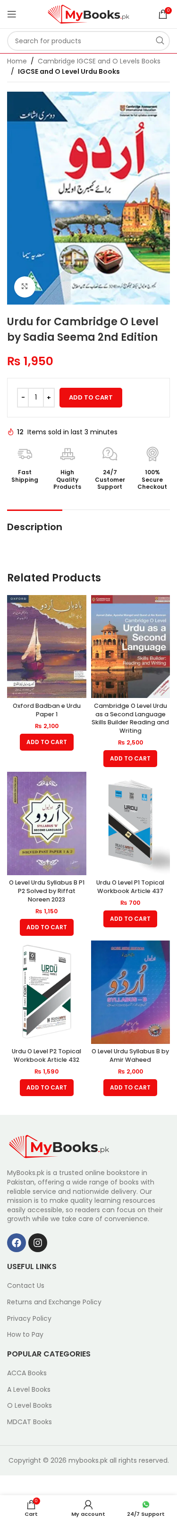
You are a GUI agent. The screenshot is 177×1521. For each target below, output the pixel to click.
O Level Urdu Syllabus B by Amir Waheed (130, 1055)
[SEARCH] (160, 41)
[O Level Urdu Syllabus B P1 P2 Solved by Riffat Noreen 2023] (46, 823)
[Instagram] (37, 1242)
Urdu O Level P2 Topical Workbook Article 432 (46, 1055)
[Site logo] (88, 13)
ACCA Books (27, 1373)
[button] (47, 742)
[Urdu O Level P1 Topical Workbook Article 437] (130, 823)
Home (17, 61)
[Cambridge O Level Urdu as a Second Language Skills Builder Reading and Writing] (130, 646)
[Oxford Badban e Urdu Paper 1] (46, 646)
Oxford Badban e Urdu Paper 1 (47, 710)
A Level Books (29, 1389)
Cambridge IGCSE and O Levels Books (99, 61)
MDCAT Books (29, 1422)
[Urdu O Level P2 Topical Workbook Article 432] (46, 992)
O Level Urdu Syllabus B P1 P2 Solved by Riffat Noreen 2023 (46, 890)
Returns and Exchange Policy (54, 1302)
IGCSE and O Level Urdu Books (69, 71)
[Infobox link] (24, 465)
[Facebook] (16, 1242)
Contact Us (25, 1285)
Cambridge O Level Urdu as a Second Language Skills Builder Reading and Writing (130, 718)
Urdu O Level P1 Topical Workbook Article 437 (130, 886)
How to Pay (25, 1334)
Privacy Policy (29, 1318)
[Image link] (59, 1146)
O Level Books (29, 1405)
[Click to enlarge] (24, 287)
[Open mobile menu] (11, 14)
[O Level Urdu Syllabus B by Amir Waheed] (130, 992)
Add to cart (91, 397)
